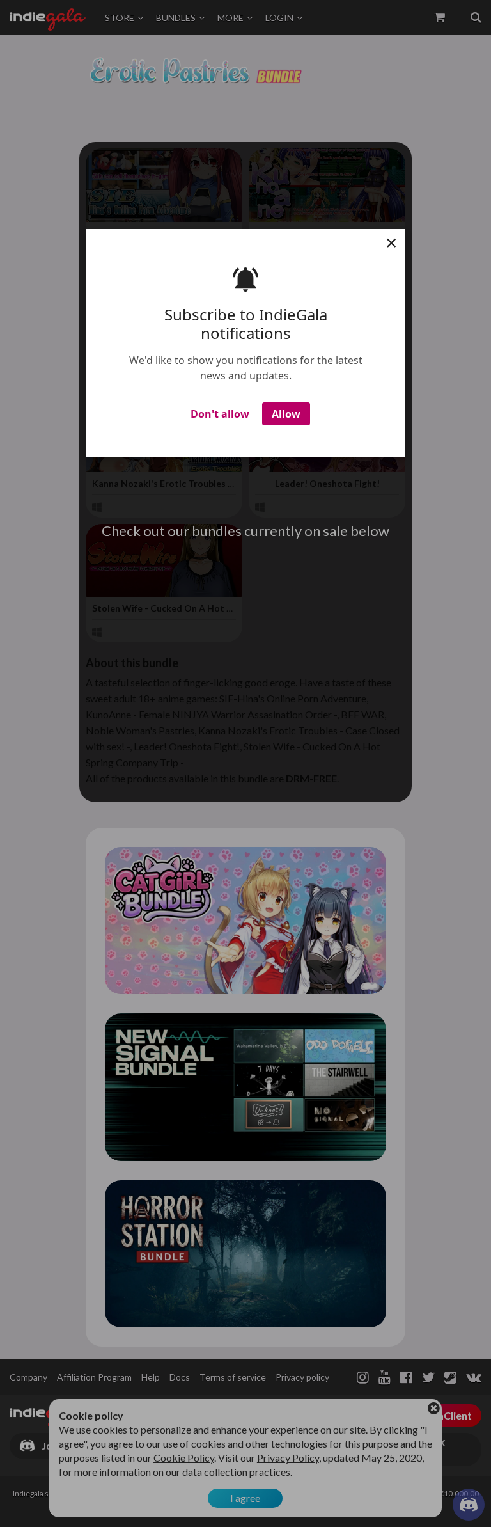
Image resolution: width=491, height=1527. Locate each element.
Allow (286, 414)
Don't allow (220, 414)
